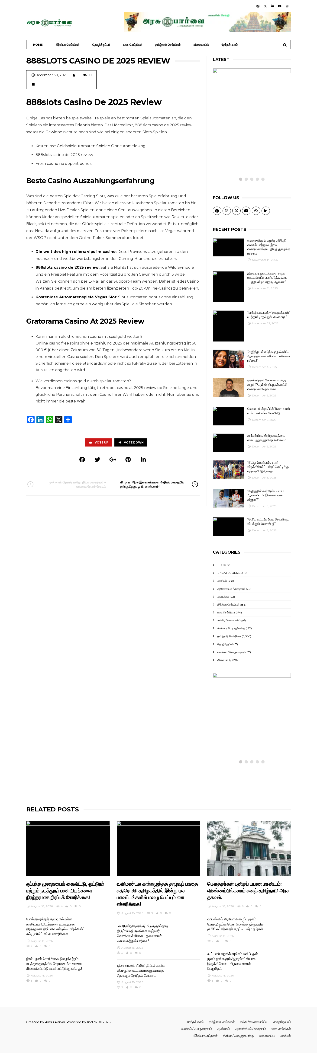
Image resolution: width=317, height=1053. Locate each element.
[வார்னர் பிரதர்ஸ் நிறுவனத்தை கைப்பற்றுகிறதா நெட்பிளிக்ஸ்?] (228, 443)
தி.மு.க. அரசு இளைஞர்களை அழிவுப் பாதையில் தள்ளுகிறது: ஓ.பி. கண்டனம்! (152, 484)
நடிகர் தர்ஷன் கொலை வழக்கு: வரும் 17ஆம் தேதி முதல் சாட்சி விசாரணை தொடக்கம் (267, 384)
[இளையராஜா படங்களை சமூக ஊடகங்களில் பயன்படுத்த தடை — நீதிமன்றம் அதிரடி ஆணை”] (228, 286)
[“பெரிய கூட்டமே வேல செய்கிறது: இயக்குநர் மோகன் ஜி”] (228, 526)
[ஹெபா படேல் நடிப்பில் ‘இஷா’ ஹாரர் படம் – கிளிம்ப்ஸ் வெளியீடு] (228, 416)
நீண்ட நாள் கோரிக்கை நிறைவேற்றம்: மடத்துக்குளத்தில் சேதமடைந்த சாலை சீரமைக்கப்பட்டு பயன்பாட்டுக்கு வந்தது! (54, 964)
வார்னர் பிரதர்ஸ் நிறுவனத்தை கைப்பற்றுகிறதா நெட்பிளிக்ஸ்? (266, 438)
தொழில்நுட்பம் (101, 44)
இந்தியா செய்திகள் (67, 44)
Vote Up (101, 442)
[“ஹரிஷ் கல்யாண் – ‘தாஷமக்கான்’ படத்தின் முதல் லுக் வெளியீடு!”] (228, 325)
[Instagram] (287, 6)
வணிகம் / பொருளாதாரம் (231, 652)
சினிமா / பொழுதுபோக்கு (231, 628)
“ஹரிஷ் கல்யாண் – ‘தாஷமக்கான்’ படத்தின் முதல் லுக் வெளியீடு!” (268, 314)
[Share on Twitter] (97, 459)
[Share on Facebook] (82, 459)
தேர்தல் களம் (230, 44)
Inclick (92, 1022)
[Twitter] (265, 6)
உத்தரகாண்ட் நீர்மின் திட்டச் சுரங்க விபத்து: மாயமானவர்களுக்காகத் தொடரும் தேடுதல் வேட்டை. (141, 970)
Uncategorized (230, 572)
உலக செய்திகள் (132, 44)
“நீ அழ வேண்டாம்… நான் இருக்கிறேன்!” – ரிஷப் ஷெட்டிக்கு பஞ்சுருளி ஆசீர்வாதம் (267, 466)
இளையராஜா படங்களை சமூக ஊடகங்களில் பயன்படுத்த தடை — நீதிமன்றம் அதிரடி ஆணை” (267, 277)
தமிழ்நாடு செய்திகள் (168, 44)
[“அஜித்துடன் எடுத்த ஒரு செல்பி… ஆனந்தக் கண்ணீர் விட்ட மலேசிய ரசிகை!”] (228, 359)
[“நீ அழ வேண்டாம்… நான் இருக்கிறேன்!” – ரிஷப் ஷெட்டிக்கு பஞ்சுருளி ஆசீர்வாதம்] (228, 469)
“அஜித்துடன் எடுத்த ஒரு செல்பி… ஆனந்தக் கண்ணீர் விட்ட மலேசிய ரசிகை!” (268, 356)
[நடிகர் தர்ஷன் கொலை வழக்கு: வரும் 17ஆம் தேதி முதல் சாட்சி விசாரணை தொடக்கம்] (228, 387)
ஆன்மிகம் (223, 596)
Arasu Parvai (55, 1022)
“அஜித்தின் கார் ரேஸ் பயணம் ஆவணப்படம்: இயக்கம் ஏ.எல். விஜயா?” (265, 495)
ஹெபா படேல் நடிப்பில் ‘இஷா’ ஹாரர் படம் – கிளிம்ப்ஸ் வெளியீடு (268, 411)
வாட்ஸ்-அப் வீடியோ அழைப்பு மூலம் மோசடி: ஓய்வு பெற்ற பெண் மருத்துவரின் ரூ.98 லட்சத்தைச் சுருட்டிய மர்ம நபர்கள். (235, 924)
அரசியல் (222, 580)
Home (38, 44)
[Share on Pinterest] (128, 459)
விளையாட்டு (201, 44)
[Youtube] (280, 6)
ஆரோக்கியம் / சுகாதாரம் (231, 588)
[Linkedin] (272, 6)
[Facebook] (258, 6)
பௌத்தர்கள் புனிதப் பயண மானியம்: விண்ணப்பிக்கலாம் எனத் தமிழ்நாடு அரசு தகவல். (248, 891)
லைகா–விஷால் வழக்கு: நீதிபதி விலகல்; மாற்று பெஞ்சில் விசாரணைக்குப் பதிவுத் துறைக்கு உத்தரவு (268, 246)
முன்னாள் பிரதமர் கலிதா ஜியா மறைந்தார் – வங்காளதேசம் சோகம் (77, 484)
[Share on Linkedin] (143, 459)
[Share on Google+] (113, 459)
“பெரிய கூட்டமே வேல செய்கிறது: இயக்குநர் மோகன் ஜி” (268, 521)
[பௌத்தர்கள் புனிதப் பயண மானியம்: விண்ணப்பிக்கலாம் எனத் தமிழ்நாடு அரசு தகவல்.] (249, 848)
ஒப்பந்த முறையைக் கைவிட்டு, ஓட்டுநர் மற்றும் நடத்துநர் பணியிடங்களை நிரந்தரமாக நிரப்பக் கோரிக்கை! (244, 724)
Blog (221, 565)
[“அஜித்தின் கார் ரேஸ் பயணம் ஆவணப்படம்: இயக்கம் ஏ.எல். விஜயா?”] (228, 498)
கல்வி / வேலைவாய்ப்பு (229, 620)
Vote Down (134, 442)
